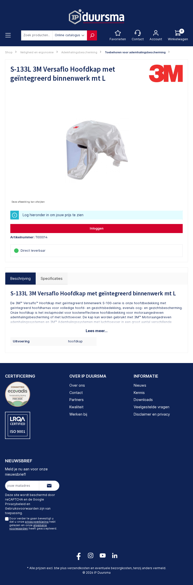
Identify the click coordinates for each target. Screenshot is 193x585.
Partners (76, 399)
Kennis (139, 392)
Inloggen (97, 228)
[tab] (20, 279)
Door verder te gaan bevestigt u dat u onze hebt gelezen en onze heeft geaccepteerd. (33, 523)
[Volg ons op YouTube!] (102, 555)
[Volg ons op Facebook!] (78, 555)
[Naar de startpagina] (96, 16)
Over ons (77, 385)
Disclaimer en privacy (152, 414)
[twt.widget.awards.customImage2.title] (17, 425)
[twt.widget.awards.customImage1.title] (17, 394)
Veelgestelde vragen (151, 407)
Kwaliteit (76, 407)
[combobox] (37, 35)
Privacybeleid (15, 504)
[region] (96, 151)
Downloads (143, 399)
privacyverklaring (37, 521)
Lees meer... (97, 331)
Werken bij (78, 414)
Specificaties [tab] (52, 278)
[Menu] (8, 35)
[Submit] (49, 486)
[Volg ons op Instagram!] (90, 555)
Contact (76, 392)
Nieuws (140, 385)
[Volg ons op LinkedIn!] (114, 555)
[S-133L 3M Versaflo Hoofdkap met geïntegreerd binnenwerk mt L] (96, 150)
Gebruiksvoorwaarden (22, 508)
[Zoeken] (92, 35)
